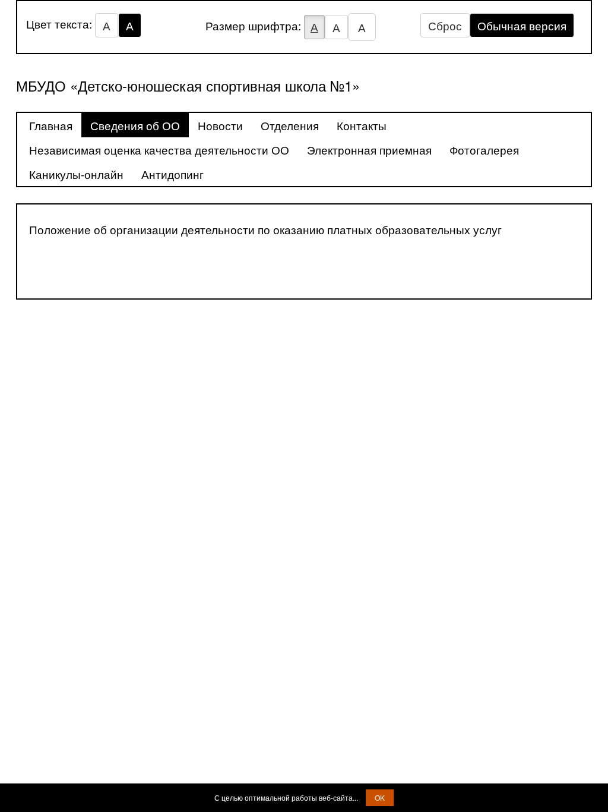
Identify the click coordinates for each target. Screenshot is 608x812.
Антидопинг (172, 174)
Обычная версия (521, 25)
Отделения (290, 125)
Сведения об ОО (135, 125)
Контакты (362, 125)
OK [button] (380, 797)
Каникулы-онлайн (76, 174)
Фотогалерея (484, 149)
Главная (50, 125)
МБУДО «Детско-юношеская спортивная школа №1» (188, 85)
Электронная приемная (369, 149)
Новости (220, 125)
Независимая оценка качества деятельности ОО (159, 149)
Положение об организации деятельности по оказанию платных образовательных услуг (265, 229)
